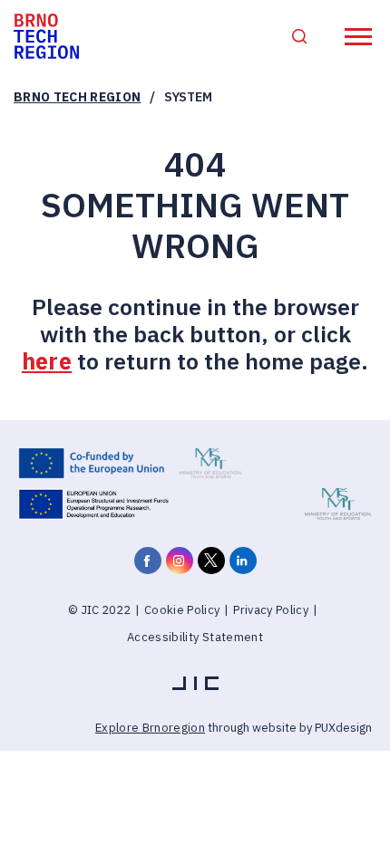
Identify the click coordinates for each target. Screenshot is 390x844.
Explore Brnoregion (150, 727)
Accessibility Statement (195, 637)
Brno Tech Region (77, 97)
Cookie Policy (181, 610)
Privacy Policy (270, 610)
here (47, 361)
